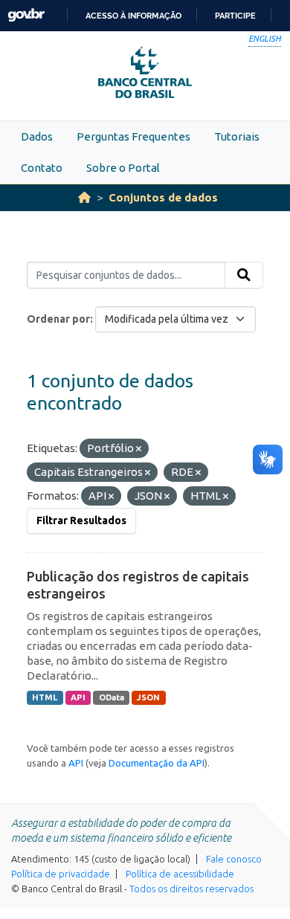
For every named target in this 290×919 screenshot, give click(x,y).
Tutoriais (237, 136)
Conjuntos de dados (163, 197)
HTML (44, 697)
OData (111, 697)
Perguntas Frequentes (133, 136)
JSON (148, 697)
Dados (37, 136)
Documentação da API (156, 763)
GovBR (26, 15)
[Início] (84, 197)
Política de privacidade (60, 873)
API (78, 697)
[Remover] (138, 449)
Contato (41, 167)
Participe (235, 15)
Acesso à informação (133, 15)
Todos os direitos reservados (191, 888)
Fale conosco (234, 859)
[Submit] (244, 275)
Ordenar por (58, 319)
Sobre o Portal (123, 167)
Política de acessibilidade (180, 873)
